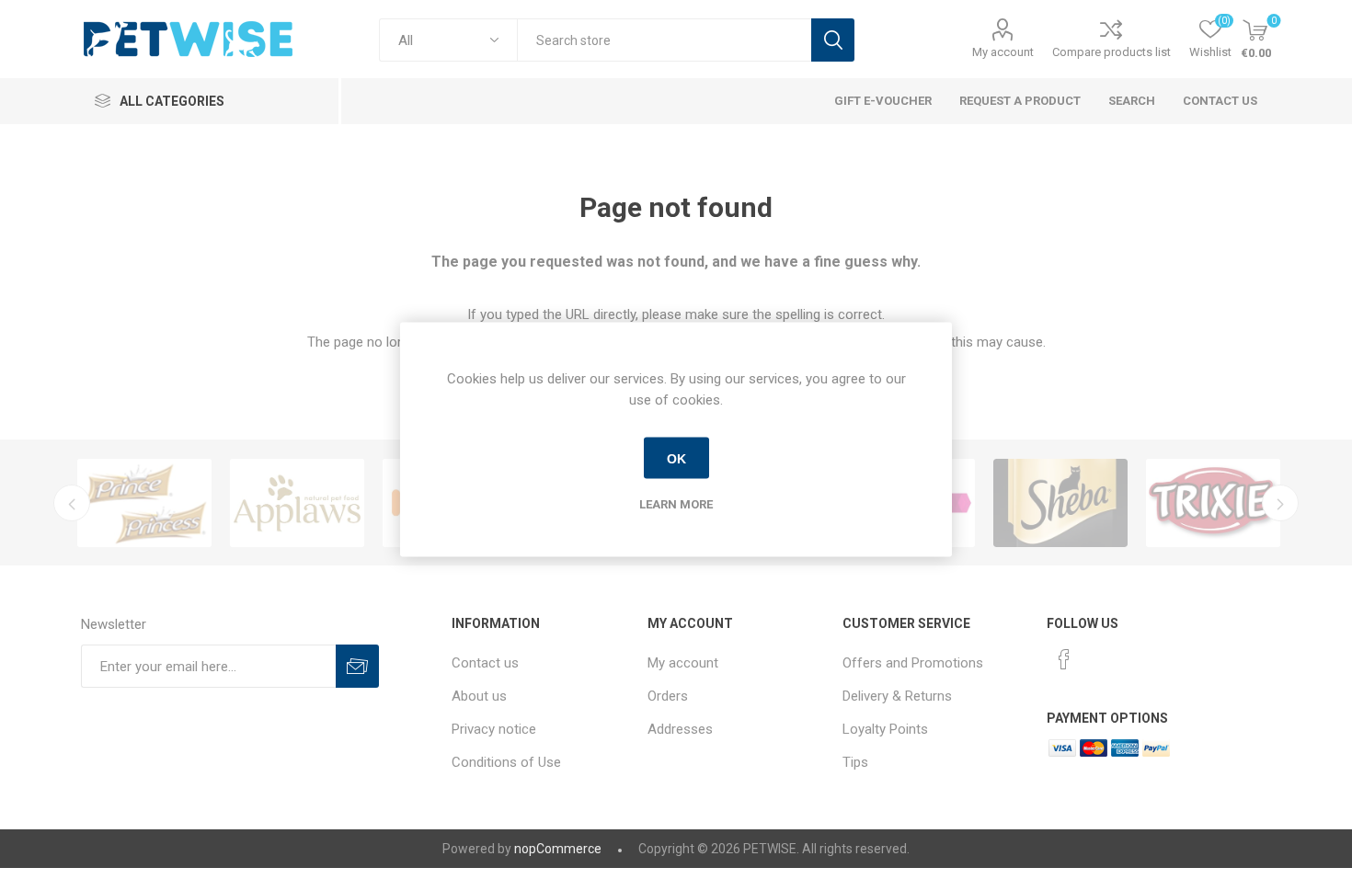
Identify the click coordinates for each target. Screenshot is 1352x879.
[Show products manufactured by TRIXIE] (1213, 503)
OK (676, 458)
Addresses (680, 729)
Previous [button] (71, 503)
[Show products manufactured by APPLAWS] (297, 503)
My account (1003, 52)
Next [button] (1280, 503)
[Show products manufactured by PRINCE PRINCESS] (144, 503)
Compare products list (1111, 52)
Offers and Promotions (912, 663)
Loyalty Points (885, 729)
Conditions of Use (506, 762)
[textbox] (664, 40)
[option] (144, 503)
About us (479, 696)
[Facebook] (1064, 659)
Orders (667, 696)
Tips (855, 762)
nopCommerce (558, 848)
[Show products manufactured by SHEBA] (1060, 503)
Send (357, 666)
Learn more (676, 504)
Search (832, 40)
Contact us (485, 663)
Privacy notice (494, 729)
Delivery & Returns (897, 696)
